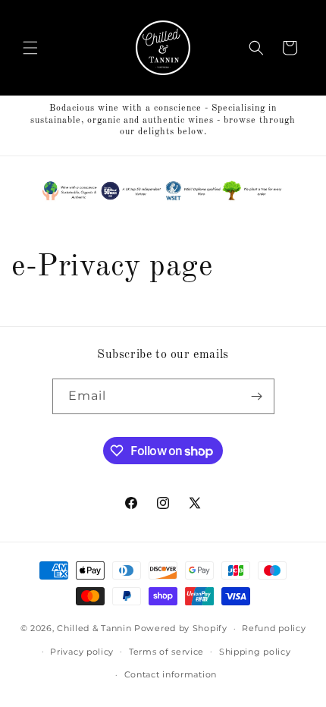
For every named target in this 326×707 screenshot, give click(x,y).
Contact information (170, 674)
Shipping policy (255, 651)
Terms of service (166, 651)
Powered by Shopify (180, 628)
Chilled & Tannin (94, 628)
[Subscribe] (257, 396)
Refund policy (274, 628)
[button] (30, 47)
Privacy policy (82, 651)
